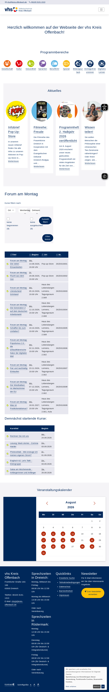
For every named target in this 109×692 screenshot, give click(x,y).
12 (63, 534)
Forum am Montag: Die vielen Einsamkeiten (18, 264)
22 (92, 540)
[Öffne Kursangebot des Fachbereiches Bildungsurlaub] (78, 63)
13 (73, 534)
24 (43, 547)
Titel (14, 255)
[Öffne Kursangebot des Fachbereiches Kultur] (19, 63)
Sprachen (42, 69)
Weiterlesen (13, 161)
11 (53, 534)
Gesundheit (31, 69)
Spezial (66, 69)
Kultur (19, 69)
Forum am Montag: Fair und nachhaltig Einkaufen (18, 368)
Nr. (59, 255)
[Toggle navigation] (101, 9)
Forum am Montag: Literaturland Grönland (18, 291)
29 (92, 547)
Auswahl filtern (45, 220)
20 (73, 540)
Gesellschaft (7, 69)
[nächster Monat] (98, 503)
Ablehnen (97, 686)
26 (63, 547)
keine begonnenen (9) (12, 225)
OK (103, 686)
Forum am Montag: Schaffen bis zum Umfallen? (18, 328)
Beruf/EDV (54, 69)
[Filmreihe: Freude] (42, 111)
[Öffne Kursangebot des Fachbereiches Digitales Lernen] (102, 63)
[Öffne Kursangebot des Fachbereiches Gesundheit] (31, 63)
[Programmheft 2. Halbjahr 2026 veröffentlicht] (67, 111)
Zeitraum (36, 210)
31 (43, 553)
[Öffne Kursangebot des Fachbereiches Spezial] (66, 63)
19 (63, 540)
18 (53, 540)
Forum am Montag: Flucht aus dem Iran (18, 276)
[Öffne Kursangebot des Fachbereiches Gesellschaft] (7, 63)
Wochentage (24, 210)
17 (43, 540)
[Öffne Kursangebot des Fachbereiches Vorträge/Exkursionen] (90, 63)
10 (43, 534)
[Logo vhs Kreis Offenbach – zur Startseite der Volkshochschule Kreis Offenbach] (18, 9)
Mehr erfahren (71, 686)
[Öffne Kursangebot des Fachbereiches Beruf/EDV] (54, 63)
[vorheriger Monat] (44, 503)
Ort (9, 210)
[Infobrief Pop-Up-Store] (16, 111)
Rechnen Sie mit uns (19, 436)
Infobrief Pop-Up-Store (14, 132)
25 (53, 547)
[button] (92, 593)
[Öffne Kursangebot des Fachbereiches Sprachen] (42, 63)
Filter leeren (48, 237)
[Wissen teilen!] (93, 111)
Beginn (35, 255)
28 (82, 547)
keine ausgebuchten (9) (36, 225)
